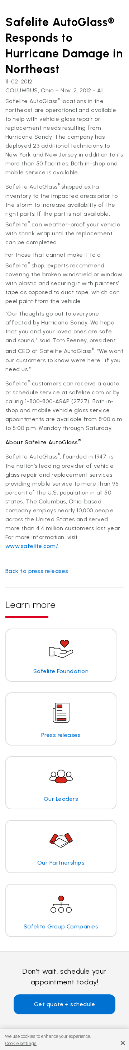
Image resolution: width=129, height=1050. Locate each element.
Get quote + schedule (64, 1004)
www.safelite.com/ (31, 546)
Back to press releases (36, 571)
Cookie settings (21, 1043)
